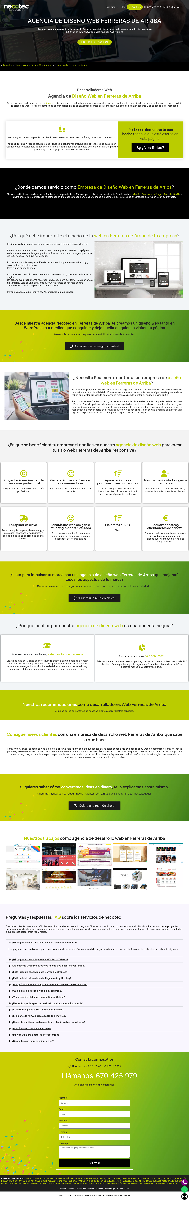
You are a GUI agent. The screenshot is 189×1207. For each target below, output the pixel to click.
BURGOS (13, 1181)
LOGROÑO (94, 1181)
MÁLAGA (70, 1178)
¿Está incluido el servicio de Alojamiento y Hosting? (41, 978)
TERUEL (75, 1183)
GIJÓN (44, 1181)
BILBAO (56, 1183)
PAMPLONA (83, 1181)
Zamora (49, 103)
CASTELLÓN (181, 1178)
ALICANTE (85, 1183)
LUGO (158, 1178)
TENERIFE (13, 1183)
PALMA (4, 1183)
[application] (116, 7)
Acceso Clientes (67, 1189)
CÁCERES (122, 1183)
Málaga (157, 194)
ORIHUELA (172, 1183)
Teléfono (63, 1120)
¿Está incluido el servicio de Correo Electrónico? (39, 972)
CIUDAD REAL (139, 1181)
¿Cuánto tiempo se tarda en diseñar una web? (38, 1009)
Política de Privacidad (85, 1189)
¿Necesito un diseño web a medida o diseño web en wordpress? (48, 1022)
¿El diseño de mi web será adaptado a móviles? (39, 1016)
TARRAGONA (149, 1178)
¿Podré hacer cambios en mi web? (31, 1028)
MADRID (29, 1178)
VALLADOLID (24, 1183)
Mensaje (63, 1143)
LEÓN (139, 1178)
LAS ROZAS (133, 1183)
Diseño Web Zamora (41, 65)
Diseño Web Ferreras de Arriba (71, 65)
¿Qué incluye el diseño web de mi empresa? (37, 990)
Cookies (99, 1189)
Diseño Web (21, 65)
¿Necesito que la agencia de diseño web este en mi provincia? (47, 1003)
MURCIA (78, 1178)
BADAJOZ (63, 1181)
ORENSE (116, 1178)
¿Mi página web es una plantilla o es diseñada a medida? (44, 942)
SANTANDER (24, 1181)
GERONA (73, 1181)
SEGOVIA (125, 1178)
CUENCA (101, 1178)
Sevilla (176, 194)
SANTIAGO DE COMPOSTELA (104, 1183)
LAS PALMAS (115, 1181)
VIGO (173, 1181)
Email (62, 1109)
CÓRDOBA (47, 1183)
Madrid (136, 194)
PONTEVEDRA (89, 1178)
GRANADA (36, 1183)
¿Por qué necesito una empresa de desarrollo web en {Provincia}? (49, 984)
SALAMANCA (168, 1178)
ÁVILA (109, 1178)
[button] (94, 943)
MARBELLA (127, 1181)
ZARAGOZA (66, 1183)
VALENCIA (60, 1178)
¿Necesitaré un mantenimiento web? (33, 1041)
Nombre (63, 1097)
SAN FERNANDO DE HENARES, (153, 1183)
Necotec (7, 65)
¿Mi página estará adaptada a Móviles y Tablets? (40, 959)
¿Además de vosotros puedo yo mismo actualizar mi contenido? (48, 965)
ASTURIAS (35, 1181)
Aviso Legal (110, 1189)
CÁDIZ (158, 1181)
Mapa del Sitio (123, 1189)
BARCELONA (40, 1178)
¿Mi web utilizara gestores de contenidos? (36, 1034)
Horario (63, 1132)
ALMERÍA (166, 1181)
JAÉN (133, 1178)
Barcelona (147, 194)
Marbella (167, 194)
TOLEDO (150, 1181)
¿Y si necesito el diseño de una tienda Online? (38, 997)
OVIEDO (104, 1181)
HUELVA (4, 1181)
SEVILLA (51, 1178)
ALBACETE (53, 1181)
